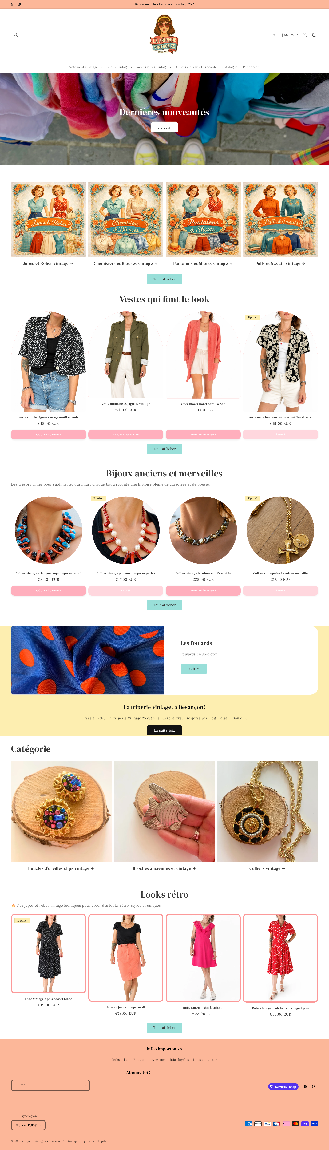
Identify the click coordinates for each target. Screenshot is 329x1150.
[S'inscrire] (84, 1085)
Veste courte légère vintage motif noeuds (48, 417)
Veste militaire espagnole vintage (125, 404)
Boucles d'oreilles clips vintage (58, 868)
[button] (16, 35)
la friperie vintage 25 (35, 1141)
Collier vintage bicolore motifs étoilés (203, 573)
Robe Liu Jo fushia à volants (203, 1008)
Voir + (194, 668)
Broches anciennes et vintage (162, 868)
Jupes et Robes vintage (46, 263)
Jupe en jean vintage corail (125, 1007)
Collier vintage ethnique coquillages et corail (48, 573)
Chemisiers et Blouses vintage (123, 263)
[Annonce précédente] (104, 4)
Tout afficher (164, 279)
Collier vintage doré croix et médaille (280, 573)
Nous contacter (205, 1059)
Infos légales (179, 1059)
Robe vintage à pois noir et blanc (48, 999)
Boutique (140, 1059)
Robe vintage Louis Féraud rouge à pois (280, 1008)
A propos (159, 1059)
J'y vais (164, 127)
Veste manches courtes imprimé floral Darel (280, 417)
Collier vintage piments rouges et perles (126, 573)
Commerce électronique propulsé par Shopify (77, 1141)
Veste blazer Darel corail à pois (203, 404)
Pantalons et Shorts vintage (200, 263)
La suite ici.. (164, 730)
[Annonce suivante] (225, 4)
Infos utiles (120, 1059)
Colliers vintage (265, 868)
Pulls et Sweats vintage (278, 263)
